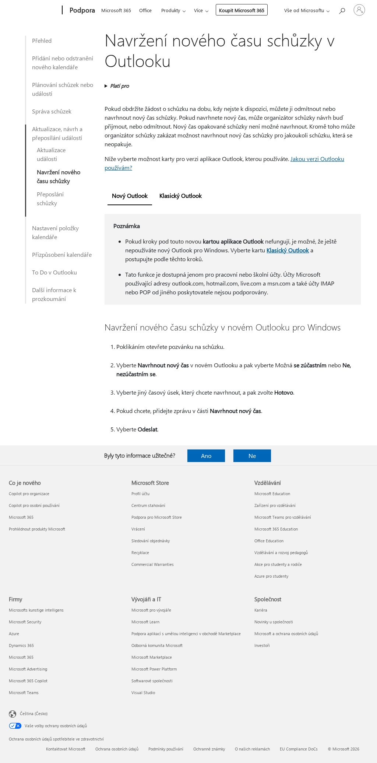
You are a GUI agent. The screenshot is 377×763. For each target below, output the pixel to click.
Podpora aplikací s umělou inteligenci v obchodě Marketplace (186, 633)
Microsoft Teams (24, 692)
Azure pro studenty (271, 576)
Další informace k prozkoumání (54, 294)
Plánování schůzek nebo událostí (62, 89)
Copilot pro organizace (29, 493)
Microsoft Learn (145, 621)
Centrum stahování (148, 505)
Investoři (262, 645)
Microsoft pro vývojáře (151, 610)
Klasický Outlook (288, 250)
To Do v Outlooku (54, 272)
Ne (252, 455)
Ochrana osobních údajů (116, 749)
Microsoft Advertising (28, 669)
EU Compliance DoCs (299, 749)
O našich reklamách (252, 749)
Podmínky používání (165, 749)
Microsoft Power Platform (154, 669)
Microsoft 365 (116, 10)
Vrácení (138, 529)
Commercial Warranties (152, 564)
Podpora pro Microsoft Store (156, 517)
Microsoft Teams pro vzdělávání (282, 517)
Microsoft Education (272, 493)
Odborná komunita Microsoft (157, 645)
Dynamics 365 (21, 645)
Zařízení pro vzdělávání (275, 505)
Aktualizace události (51, 154)
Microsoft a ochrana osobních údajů (286, 633)
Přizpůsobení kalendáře (62, 254)
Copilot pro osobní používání (34, 505)
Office (145, 10)
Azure (14, 633)
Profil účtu (140, 493)
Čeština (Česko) (33, 713)
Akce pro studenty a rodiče (278, 564)
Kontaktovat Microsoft (65, 749)
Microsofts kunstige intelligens (36, 610)
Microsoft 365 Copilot (28, 680)
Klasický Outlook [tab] (180, 195)
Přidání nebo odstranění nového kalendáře (62, 62)
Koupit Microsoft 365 (241, 10)
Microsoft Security (25, 621)
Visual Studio (143, 692)
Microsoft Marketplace (151, 657)
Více (198, 10)
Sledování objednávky (150, 540)
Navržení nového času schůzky (58, 176)
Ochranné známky (209, 749)
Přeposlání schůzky (50, 198)
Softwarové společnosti (152, 680)
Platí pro (119, 85)
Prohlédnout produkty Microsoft (37, 529)
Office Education (268, 540)
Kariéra (260, 610)
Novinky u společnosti (273, 621)
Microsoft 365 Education (276, 529)
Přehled (42, 40)
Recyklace (140, 552)
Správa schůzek (51, 111)
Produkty (170, 10)
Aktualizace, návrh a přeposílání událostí (57, 133)
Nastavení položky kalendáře (55, 232)
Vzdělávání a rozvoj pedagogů (281, 552)
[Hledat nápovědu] (341, 9)
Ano (206, 455)
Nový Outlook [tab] (130, 195)
